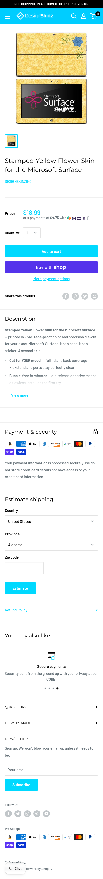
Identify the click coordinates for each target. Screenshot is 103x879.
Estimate (20, 588)
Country (11, 510)
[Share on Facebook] (66, 296)
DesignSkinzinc (18, 181)
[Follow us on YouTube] (46, 813)
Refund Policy (16, 610)
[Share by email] (94, 296)
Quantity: (12, 233)
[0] (94, 16)
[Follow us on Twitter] (18, 813)
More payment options (52, 278)
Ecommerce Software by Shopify (28, 869)
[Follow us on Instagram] (27, 813)
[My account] (83, 16)
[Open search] (74, 16)
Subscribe (21, 784)
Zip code (12, 557)
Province (12, 534)
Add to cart (51, 251)
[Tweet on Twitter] (85, 296)
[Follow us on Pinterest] (37, 813)
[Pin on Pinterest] (75, 296)
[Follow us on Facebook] (8, 813)
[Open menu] (7, 17)
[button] (60, 218)
